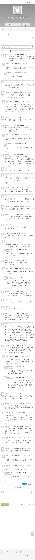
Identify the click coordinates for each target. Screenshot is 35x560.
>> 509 (7, 269)
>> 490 (15, 73)
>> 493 (7, 102)
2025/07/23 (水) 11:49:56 (19, 313)
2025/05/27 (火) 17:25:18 (19, 225)
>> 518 (7, 357)
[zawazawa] (7, 2)
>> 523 (7, 413)
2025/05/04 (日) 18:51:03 (19, 175)
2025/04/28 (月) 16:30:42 (19, 154)
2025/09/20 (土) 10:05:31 (21, 377)
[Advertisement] (17, 528)
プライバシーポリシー (12, 551)
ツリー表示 (24, 484)
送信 (5, 504)
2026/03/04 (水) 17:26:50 (20, 437)
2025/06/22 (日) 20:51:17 (19, 291)
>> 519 (15, 368)
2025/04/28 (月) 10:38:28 (19, 125)
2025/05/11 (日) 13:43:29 (19, 187)
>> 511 (15, 278)
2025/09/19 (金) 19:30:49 (21, 366)
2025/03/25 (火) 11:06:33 (19, 54)
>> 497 (15, 144)
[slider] (10, 51)
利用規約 (3, 551)
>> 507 (7, 242)
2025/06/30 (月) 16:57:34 (19, 306)
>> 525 (7, 438)
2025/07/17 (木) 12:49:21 (21, 249)
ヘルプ (21, 551)
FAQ (25, 551)
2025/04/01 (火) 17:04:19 (21, 72)
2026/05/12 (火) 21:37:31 (20, 465)
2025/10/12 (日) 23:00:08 (19, 393)
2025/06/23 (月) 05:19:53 (21, 277)
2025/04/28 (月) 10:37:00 (20, 101)
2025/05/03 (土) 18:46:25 (19, 168)
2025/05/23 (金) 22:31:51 (19, 196)
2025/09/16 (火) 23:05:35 (19, 345)
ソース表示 (26, 42)
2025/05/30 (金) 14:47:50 (15, 233)
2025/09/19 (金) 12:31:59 (20, 356)
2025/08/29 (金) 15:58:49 (19, 324)
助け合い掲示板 (5, 553)
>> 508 (15, 251)
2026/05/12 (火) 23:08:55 (21, 472)
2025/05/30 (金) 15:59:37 (20, 240)
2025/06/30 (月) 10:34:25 (19, 299)
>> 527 (7, 457)
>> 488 (7, 65)
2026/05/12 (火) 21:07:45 (19, 448)
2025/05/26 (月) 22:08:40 (19, 214)
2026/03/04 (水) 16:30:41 (19, 426)
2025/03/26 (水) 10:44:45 (20, 63)
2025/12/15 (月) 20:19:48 (19, 403)
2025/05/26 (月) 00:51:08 (19, 206)
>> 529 (15, 474)
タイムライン (31, 484)
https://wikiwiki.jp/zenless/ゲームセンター (11, 34)
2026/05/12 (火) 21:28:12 (20, 455)
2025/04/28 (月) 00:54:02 (19, 117)
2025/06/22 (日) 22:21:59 (20, 268)
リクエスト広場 (14, 553)
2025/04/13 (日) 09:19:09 (19, 82)
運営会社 (21, 553)
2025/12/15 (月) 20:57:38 (20, 412)
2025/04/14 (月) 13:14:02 (19, 92)
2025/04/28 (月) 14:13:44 (21, 143)
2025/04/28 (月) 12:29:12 (20, 134)
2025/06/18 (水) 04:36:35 (19, 260)
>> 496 (7, 136)
